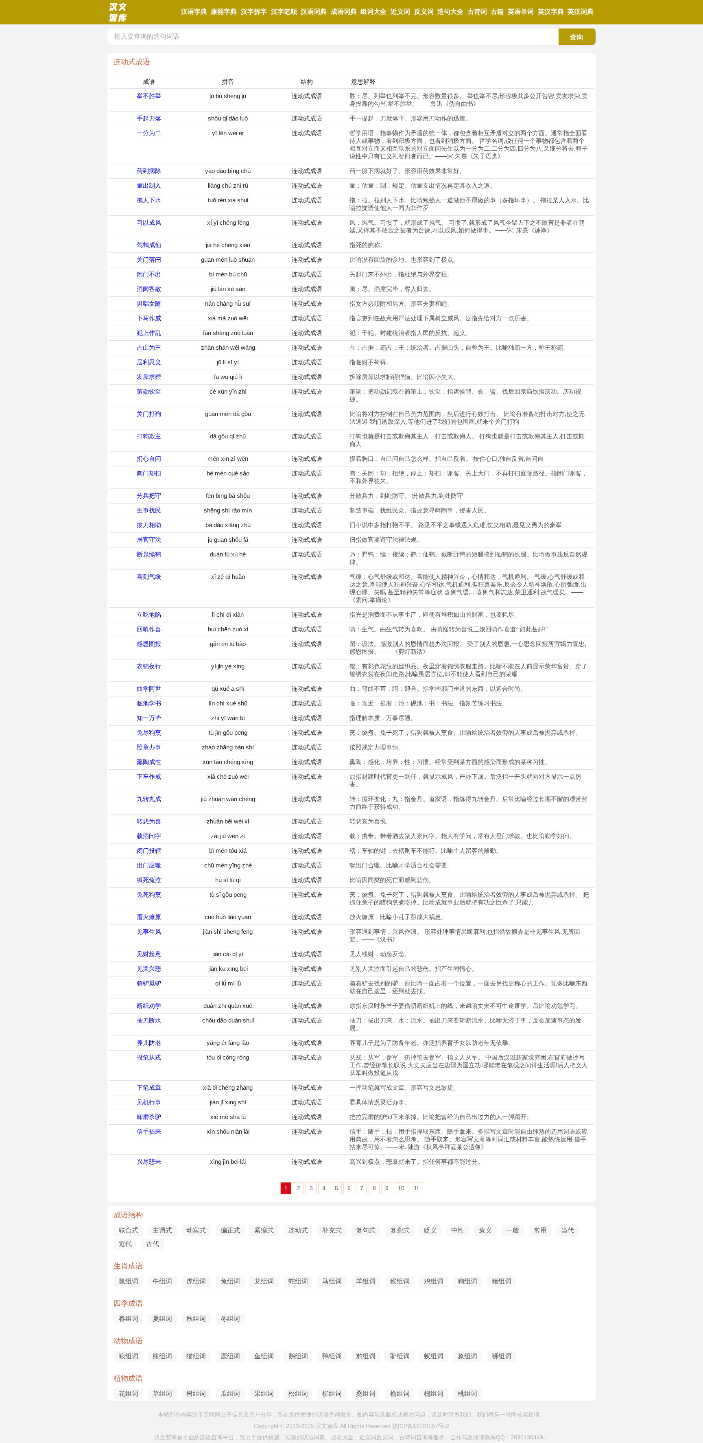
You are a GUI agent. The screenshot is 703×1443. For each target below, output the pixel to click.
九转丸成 (149, 798)
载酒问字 (149, 835)
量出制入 (149, 185)
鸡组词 (433, 1281)
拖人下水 (149, 200)
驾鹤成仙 (149, 244)
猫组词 (196, 1356)
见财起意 (149, 953)
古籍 (497, 11)
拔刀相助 (149, 524)
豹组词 (366, 1356)
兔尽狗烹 (149, 732)
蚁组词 (433, 1356)
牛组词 (162, 1281)
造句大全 (450, 11)
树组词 (196, 1393)
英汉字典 (551, 11)
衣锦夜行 (149, 666)
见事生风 (149, 931)
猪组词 (501, 1281)
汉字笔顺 (284, 11)
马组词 (332, 1281)
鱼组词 (264, 1356)
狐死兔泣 (149, 879)
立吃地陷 (149, 614)
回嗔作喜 (149, 629)
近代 (125, 1243)
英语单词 (521, 11)
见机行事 (149, 1102)
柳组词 (332, 1393)
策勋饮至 (149, 391)
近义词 (400, 11)
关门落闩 (149, 259)
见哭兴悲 (149, 968)
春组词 (128, 1318)
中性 (457, 1230)
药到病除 (149, 170)
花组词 (128, 1393)
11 (416, 1188)
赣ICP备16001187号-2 (420, 1426)
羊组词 (366, 1281)
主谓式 (162, 1230)
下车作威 (149, 776)
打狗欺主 (149, 436)
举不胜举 (149, 95)
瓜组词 (230, 1393)
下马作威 (149, 318)
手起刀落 (149, 118)
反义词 (424, 11)
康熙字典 (224, 11)
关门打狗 (149, 413)
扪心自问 (149, 458)
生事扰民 (149, 510)
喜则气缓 (149, 576)
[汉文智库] (117, 20)
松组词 (298, 1393)
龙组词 (264, 1281)
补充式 (332, 1230)
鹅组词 (298, 1356)
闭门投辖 (149, 850)
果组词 (264, 1393)
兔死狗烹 (149, 894)
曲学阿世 (149, 688)
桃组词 (467, 1393)
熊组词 (162, 1356)
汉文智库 (327, 1426)
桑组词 (366, 1393)
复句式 (366, 1230)
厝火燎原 (149, 916)
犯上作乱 (149, 332)
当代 (567, 1230)
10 (401, 1188)
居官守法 (149, 539)
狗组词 (467, 1281)
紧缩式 (264, 1230)
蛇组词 (298, 1281)
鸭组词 (332, 1356)
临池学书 (149, 703)
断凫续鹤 (149, 554)
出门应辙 (149, 865)
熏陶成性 (149, 761)
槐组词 (433, 1393)
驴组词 (400, 1356)
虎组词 (196, 1281)
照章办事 (149, 747)
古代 (152, 1243)
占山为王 (149, 347)
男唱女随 (149, 303)
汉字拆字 (254, 11)
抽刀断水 (149, 1020)
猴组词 (400, 1281)
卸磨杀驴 (149, 1116)
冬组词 (230, 1318)
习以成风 (149, 222)
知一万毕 (149, 717)
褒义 (485, 1230)
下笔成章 (149, 1087)
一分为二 (149, 132)
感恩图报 (149, 643)
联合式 (128, 1230)
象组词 (467, 1356)
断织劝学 (149, 1005)
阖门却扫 (149, 473)
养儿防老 (149, 1042)
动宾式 (196, 1230)
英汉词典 (581, 11)
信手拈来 (149, 1131)
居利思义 (149, 362)
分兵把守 (149, 495)
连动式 (298, 1230)
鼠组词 (128, 1281)
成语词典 (344, 11)
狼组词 (128, 1356)
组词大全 (373, 11)
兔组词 (230, 1281)
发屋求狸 (149, 376)
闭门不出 (149, 274)
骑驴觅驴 (149, 983)
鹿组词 (230, 1356)
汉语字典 (194, 11)
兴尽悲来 (149, 1161)
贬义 (430, 1230)
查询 (576, 37)
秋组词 (196, 1318)
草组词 (162, 1393)
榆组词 (400, 1393)
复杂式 (400, 1230)
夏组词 (162, 1318)
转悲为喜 (149, 821)
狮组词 (501, 1356)
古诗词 (477, 11)
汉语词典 (314, 11)
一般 (512, 1230)
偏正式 (230, 1230)
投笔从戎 (149, 1057)
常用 (540, 1230)
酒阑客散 (149, 288)
